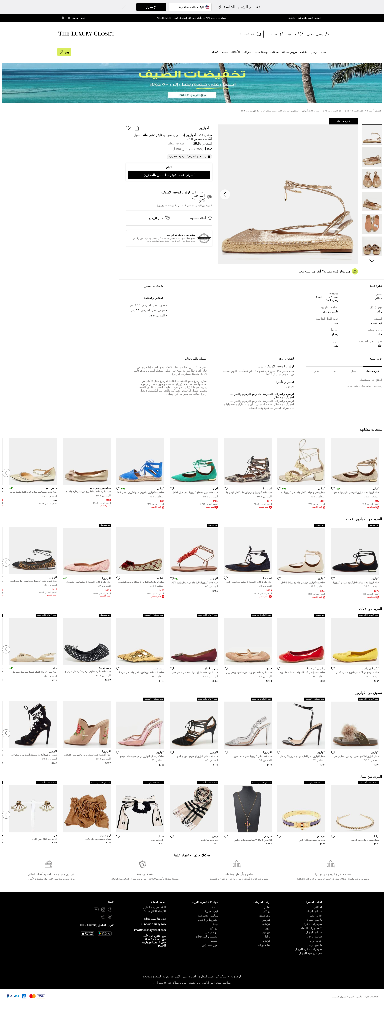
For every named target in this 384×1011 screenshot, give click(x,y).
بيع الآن (64, 52)
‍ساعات (274, 52)
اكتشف (378, 111)
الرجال (314, 52)
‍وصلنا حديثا (261, 52)
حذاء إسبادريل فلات (332, 111)
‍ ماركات (247, 52)
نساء (324, 52)
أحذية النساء (358, 111)
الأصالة (215, 52)
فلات (347, 111)
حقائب (304, 52)
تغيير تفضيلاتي (210, 945)
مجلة (225, 52)
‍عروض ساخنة (289, 52)
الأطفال (235, 52)
